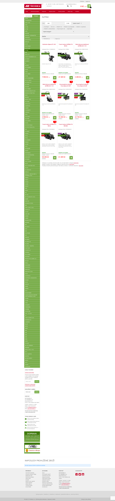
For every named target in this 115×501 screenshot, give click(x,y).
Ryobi (26, 273)
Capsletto (27, 103)
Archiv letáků (28, 486)
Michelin (27, 226)
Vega (26, 339)
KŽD (26, 205)
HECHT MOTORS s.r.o (30, 165)
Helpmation (28, 169)
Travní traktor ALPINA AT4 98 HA (49, 125)
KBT (26, 192)
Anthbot (27, 59)
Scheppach (27, 275)
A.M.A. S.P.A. (27, 22)
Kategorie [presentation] (28, 16)
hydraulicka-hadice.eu (65, 494)
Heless (26, 167)
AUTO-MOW (27, 73)
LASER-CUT (27, 209)
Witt (26, 351)
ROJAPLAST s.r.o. (29, 271)
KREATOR (27, 201)
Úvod (27, 11)
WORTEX (27, 356)
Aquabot (27, 61)
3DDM (26, 18)
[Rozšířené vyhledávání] (71, 6)
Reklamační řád (29, 475)
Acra (26, 24)
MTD (26, 228)
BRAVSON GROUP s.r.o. (30, 91)
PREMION (27, 252)
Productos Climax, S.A (30, 258)
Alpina (26, 50)
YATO (26, 362)
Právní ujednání (29, 482)
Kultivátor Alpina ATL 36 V (49, 44)
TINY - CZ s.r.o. (28, 313)
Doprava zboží (52, 11)
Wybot (56, 38)
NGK (26, 231)
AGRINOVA (27, 37)
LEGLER (26, 211)
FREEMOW (46, 38)
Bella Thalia (28, 80)
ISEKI (26, 188)
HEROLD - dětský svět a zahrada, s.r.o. (30, 174)
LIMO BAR (27, 214)
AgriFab (27, 33)
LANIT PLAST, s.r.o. (29, 207)
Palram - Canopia (29, 246)
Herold (27, 172)
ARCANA (27, 65)
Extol (26, 135)
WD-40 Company (29, 345)
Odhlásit (37, 392)
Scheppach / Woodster (30, 277)
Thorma (27, 309)
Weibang (27, 347)
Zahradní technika (46, 479)
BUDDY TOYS (28, 99)
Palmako (27, 239)
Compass (27, 112)
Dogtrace (27, 116)
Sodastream (28, 292)
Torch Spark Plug (29, 317)
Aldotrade (28, 46)
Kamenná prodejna (35, 11)
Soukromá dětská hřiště (47, 484)
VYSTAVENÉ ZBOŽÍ (46, 474)
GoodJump (27, 148)
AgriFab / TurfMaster (30, 35)
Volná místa (28, 478)
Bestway (27, 84)
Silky (26, 290)
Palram (27, 243)
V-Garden (27, 322)
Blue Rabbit (28, 88)
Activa (26, 27)
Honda (26, 182)
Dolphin (27, 118)
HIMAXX (26, 177)
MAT (26, 224)
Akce (52, 26)
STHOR (26, 300)
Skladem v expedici (80, 26)
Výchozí (27, 343)
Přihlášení (82, 1)
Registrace (88, 1)
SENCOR (27, 284)
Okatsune (27, 233)
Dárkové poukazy (46, 477)
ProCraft (27, 256)
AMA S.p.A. (27, 54)
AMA (26, 52)
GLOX (26, 146)
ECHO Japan (27, 120)
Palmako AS (28, 241)
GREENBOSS (27, 152)
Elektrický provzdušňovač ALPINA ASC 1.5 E (49, 85)
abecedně (81, 165)
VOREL (26, 341)
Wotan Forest (28, 358)
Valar (26, 324)
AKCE (43, 472)
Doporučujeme (60, 28)
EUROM (26, 133)
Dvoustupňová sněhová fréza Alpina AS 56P (66, 85)
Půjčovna (44, 11)
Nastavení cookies (51, 499)
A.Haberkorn (28, 20)
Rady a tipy (70, 11)
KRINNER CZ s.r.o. (29, 203)
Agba (26, 31)
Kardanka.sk (52, 494)
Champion (27, 105)
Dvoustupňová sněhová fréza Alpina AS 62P (82, 85)
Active (26, 29)
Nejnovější (71, 164)
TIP (25, 315)
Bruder (27, 97)
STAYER (26, 298)
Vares (26, 328)
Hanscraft (27, 157)
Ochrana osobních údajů (31, 474)
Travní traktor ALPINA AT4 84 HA (66, 45)
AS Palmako (28, 67)
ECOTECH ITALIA (28, 125)
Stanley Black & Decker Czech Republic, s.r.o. (31, 295)
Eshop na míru (84, 499)
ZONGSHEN (27, 366)
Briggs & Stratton (30, 93)
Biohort (27, 86)
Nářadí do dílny (45, 481)
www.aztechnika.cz (31, 408)
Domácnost (44, 486)
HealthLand (28, 161)
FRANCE (26, 142)
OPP (26, 235)
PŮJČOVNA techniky (46, 478)
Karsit (26, 190)
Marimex (27, 222)
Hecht (26, 163)
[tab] (28, 16)
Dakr (26, 114)
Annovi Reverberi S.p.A (30, 56)
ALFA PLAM (27, 48)
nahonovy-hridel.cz (75, 494)
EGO (26, 129)
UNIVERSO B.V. (28, 319)
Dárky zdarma (29, 484)
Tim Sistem (27, 311)
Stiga (26, 302)
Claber (26, 108)
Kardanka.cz (46, 494)
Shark (26, 286)
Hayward (27, 159)
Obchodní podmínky (30, 472)
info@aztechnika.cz (72, 4)
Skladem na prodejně (68, 26)
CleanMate (27, 110)
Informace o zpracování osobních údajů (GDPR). (30, 385)
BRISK (26, 95)
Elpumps (27, 131)
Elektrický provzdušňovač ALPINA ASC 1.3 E (82, 45)
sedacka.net (57, 494)
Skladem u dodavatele (49, 28)
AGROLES (27, 41)
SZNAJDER (27, 304)
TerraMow (27, 307)
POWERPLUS (28, 250)
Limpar (26, 216)
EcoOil (26, 123)
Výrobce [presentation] (36, 16)
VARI (26, 330)
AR (25, 63)
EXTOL (26, 137)
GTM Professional (29, 155)
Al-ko (26, 44)
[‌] (76, 474)
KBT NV (26, 194)
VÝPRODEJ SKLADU (46, 475)
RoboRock (27, 267)
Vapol (26, 326)
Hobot (26, 179)
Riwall (26, 263)
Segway (27, 280)
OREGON (27, 237)
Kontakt (77, 11)
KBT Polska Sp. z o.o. (30, 196)
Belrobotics (28, 82)
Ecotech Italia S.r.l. (30, 127)
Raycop (27, 260)
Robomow (27, 265)
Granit (26, 150)
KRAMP (26, 199)
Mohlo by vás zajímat (30, 481)
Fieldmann (27, 140)
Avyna (26, 76)
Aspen (26, 69)
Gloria (26, 144)
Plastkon (27, 248)
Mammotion (28, 220)
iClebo (26, 184)
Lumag (26, 218)
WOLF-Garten (28, 354)
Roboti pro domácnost (47, 482)
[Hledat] (67, 6)
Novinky (46, 26)
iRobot (26, 186)
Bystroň (27, 101)
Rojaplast (27, 269)
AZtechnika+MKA (29, 78)
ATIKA (26, 71)
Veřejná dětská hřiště (46, 485)
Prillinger (27, 254)
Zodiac (26, 364)
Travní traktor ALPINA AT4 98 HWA (66, 125)
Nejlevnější (76, 163)
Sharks (26, 288)
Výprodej (69, 28)
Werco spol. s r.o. (29, 349)
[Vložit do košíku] (54, 77)
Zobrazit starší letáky (29, 372)
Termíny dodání (61, 11)
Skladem (58, 26)
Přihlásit (37, 381)
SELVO (26, 282)
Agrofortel (28, 39)
